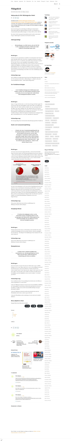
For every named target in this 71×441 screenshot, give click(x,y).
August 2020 (47, 312)
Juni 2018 (46, 366)
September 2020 (47, 310)
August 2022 (47, 264)
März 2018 (46, 373)
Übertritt (54, 145)
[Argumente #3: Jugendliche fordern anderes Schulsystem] (16, 352)
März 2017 (46, 398)
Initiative (38, 1)
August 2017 (47, 387)
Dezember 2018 (47, 354)
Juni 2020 (46, 316)
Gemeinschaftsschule (49, 115)
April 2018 (46, 371)
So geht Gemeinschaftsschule (50, 95)
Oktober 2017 (47, 383)
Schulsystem (48, 138)
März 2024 (46, 226)
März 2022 (46, 274)
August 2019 (47, 337)
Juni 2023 (46, 243)
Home (12, 1)
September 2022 (47, 262)
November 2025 (47, 184)
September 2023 (47, 237)
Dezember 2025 (47, 182)
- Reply (23, 386)
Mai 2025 (46, 197)
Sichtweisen (52, 1)
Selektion (55, 138)
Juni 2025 (46, 195)
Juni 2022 (46, 268)
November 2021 (47, 283)
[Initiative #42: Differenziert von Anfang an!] (40, 341)
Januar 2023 (47, 253)
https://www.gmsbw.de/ (20, 389)
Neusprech (43, 1)
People (47, 1)
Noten (55, 134)
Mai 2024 (46, 222)
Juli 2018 (46, 364)
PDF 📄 (33, 306)
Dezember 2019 (47, 329)
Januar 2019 (47, 352)
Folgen (47, 161)
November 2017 (47, 381)
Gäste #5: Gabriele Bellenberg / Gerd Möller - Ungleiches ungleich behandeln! (54, 18)
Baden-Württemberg (49, 104)
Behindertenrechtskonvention (51, 108)
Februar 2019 (47, 350)
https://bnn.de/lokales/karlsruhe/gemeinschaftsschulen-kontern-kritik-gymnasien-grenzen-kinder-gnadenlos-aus (28, 399)
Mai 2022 (46, 270)
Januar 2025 (47, 205)
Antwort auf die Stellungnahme (50, 97)
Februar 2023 (47, 251)
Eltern (57, 111)
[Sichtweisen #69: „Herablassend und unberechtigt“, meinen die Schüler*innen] (13, 341)
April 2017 (46, 396)
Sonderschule (48, 141)
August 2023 (47, 239)
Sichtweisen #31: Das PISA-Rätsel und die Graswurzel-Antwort (53, 37)
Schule (57, 136)
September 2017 (47, 385)
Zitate (56, 1)
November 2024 (47, 209)
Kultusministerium (49, 124)
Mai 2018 (46, 369)
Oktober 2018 (47, 358)
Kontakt (46, 81)
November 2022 (47, 258)
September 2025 (47, 188)
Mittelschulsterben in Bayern (50, 87)
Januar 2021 (47, 302)
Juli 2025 (46, 193)
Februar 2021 (47, 299)
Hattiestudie (54, 120)
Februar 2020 (47, 325)
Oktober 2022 (47, 260)
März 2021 (46, 297)
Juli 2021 (46, 289)
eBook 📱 (40, 306)
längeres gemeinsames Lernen (51, 131)
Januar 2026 (47, 180)
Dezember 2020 (47, 304)
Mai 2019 (46, 343)
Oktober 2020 (47, 308)
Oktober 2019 (47, 333)
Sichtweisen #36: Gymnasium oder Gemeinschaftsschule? (26, 367)
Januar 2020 (47, 327)
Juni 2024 (46, 220)
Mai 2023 (46, 245)
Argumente (21, 1)
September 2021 (47, 287)
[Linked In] (55, 4)
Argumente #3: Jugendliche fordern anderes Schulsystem (15, 355)
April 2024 (46, 224)
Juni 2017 (46, 392)
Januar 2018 (47, 377)
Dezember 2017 (47, 379)
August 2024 (47, 216)
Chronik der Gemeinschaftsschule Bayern (52, 83)
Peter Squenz (19, 333)
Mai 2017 (46, 394)
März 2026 (46, 176)
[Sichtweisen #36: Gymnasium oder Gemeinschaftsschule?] (27, 358)
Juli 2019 (46, 339)
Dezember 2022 (47, 255)
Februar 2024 (47, 228)
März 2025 (46, 201)
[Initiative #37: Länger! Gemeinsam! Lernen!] (38, 355)
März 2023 (46, 249)
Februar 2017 (47, 400)
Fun (32, 1)
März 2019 (46, 348)
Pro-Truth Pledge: (52, 72)
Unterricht (48, 145)
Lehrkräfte (56, 127)
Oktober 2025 (47, 186)
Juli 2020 (46, 314)
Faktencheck (28, 1)
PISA (51, 136)
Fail (24, 1)
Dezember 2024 (47, 207)
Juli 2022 (46, 266)
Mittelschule (48, 134)
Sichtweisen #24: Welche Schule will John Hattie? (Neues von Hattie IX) (54, 32)
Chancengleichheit (49, 111)
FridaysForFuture (49, 113)
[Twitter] (54, 4)
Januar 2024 (47, 230)
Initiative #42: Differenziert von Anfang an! (33, 343)
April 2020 (46, 320)
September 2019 (47, 335)
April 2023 (46, 247)
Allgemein (16, 1)
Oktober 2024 (47, 211)
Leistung (47, 129)
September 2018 (47, 360)
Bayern (47, 106)
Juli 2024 (46, 218)
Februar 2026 (47, 178)
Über (46, 79)
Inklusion (54, 122)
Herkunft (47, 122)
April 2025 (46, 199)
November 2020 (47, 306)
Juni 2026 (46, 170)
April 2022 (46, 272)
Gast (35, 1)
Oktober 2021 (47, 285)
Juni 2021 (46, 291)
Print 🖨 (27, 306)
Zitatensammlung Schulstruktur (50, 89)
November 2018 (47, 356)
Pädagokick (16, 8)
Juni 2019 (46, 341)
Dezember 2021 (47, 281)
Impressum (47, 85)
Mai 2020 (46, 318)
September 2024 (47, 214)
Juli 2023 (46, 241)
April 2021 (46, 295)
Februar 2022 (47, 276)
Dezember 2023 (47, 232)
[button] (47, 48)
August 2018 (47, 362)
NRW (47, 136)
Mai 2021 (46, 293)
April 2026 (46, 174)
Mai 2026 (46, 172)
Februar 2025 (47, 203)
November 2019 (47, 331)
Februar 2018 (47, 375)
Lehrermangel (48, 127)
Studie (55, 141)
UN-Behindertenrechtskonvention (52, 143)
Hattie (47, 120)
